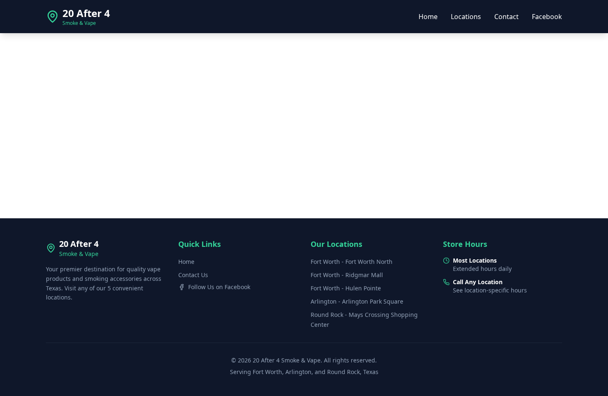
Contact (506, 16)
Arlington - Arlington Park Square (357, 301)
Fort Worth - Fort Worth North (352, 262)
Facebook (547, 16)
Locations (466, 16)
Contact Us (193, 275)
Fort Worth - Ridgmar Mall (347, 275)
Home (428, 16)
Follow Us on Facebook (219, 287)
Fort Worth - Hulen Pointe (346, 288)
